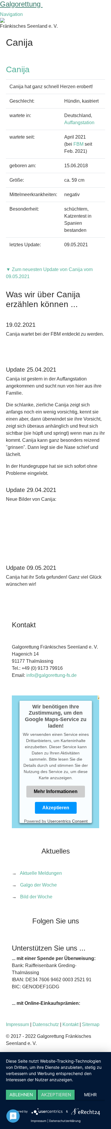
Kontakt (70, 1024)
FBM (78, 144)
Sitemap (90, 1024)
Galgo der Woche (38, 884)
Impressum (17, 1024)
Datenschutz (46, 1024)
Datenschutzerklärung (65, 1121)
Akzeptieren (55, 807)
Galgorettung (21, 4)
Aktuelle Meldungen (41, 873)
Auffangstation (79, 122)
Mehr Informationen (56, 791)
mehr (90, 1094)
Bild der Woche (36, 896)
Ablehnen (21, 1094)
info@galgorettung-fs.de (51, 675)
